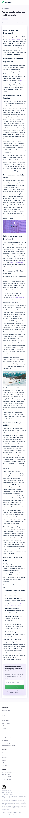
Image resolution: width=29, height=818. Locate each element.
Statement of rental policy (8, 745)
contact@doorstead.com (8, 772)
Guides (3, 731)
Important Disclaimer (10, 800)
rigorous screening (15, 603)
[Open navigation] (25, 2)
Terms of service (13, 814)
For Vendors (5, 762)
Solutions (4, 728)
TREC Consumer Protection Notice (10, 796)
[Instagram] (7, 779)
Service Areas (5, 720)
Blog (3, 752)
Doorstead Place (6, 710)
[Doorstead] (7, 2)
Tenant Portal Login (6, 737)
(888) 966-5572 (6, 774)
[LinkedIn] (10, 779)
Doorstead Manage (6, 712)
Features (4, 725)
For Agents (4, 765)
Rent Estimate (5, 718)
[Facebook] (2, 779)
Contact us (4, 757)
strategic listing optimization (13, 605)
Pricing (3, 715)
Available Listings (6, 743)
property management (14, 39)
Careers (3, 760)
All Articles (6, 8)
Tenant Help (5, 740)
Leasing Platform (6, 723)
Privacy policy (5, 814)
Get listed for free (13, 687)
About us (4, 755)
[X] (5, 779)
